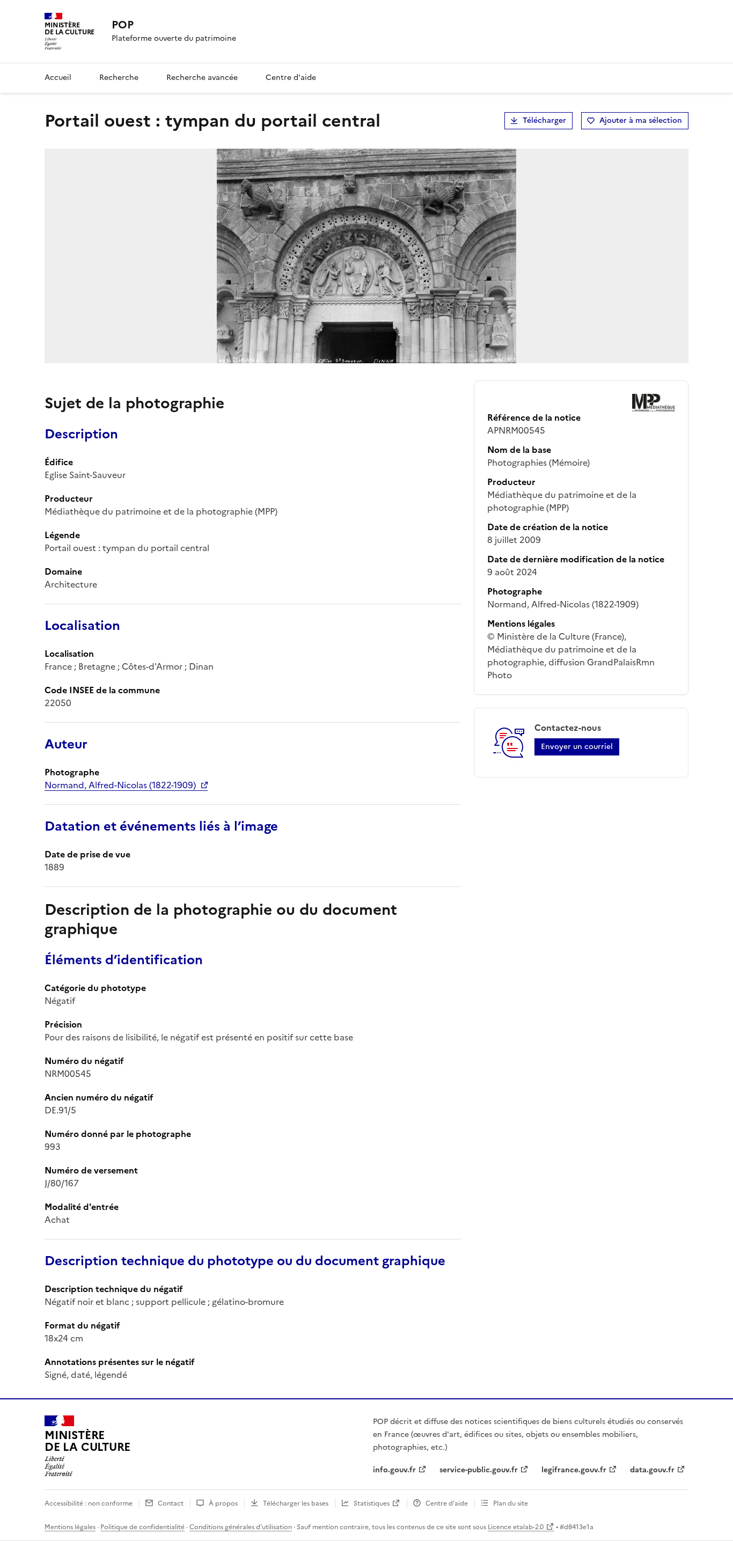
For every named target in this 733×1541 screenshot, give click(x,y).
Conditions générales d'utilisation (240, 1527)
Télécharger (544, 120)
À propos (223, 1503)
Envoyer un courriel (577, 746)
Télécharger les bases (295, 1503)
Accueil (58, 77)
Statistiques (372, 1503)
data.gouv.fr (652, 1470)
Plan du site (510, 1503)
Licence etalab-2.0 (516, 1527)
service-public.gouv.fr (478, 1470)
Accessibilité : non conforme (89, 1503)
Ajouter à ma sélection (640, 120)
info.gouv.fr (394, 1470)
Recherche (118, 77)
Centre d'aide (291, 77)
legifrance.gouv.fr (573, 1470)
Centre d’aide (447, 1503)
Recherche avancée (202, 77)
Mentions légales (70, 1527)
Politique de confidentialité (142, 1527)
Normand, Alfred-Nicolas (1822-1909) (120, 785)
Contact (171, 1503)
